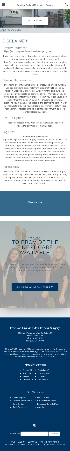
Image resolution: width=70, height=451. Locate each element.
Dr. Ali (38, 100)
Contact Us (34, 445)
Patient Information (50, 442)
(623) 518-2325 (36, 338)
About (21, 442)
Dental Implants (19, 398)
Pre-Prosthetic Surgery (46, 401)
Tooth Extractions (20, 407)
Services (32, 442)
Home (3, 30)
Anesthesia (42, 407)
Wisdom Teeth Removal (22, 401)
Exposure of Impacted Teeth (48, 404)
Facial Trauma (43, 398)
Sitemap (61, 445)
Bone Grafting (18, 404)
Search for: (15, 433)
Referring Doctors (15, 445)
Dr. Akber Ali (29, 349)
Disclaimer (35, 202)
